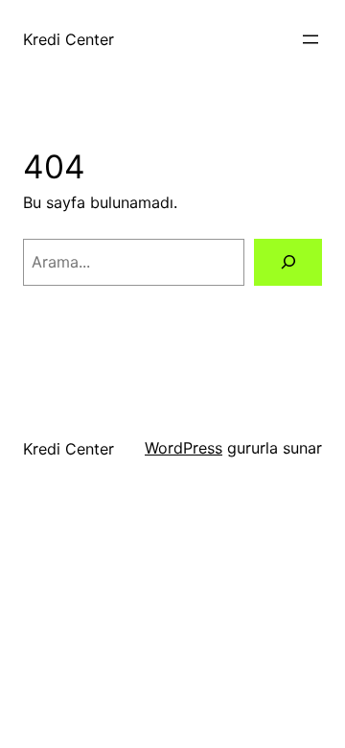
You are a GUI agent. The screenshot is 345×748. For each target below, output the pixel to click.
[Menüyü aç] (310, 39)
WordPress (183, 447)
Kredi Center (68, 39)
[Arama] (288, 262)
